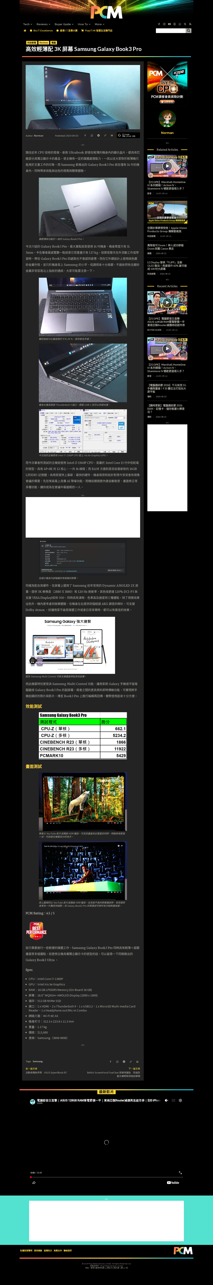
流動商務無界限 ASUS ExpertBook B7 (46, 1072)
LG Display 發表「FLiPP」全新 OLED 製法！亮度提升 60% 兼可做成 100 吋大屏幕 (167, 265)
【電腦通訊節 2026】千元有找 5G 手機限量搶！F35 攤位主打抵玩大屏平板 (166, 388)
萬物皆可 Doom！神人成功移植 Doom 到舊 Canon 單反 (165, 247)
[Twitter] (185, 24)
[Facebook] (159, 24)
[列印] (112, 135)
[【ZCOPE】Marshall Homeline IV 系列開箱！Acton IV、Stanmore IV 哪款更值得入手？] (167, 166)
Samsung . (38, 1061)
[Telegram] (98, 135)
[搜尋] (188, 30)
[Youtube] (169, 24)
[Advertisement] (106, 517)
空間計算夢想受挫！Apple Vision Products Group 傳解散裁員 (167, 229)
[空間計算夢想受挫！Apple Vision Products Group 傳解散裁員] (167, 212)
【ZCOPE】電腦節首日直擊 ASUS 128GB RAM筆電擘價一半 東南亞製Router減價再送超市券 (167, 322)
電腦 (53, 42)
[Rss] (190, 24)
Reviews (44, 42)
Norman (38, 135)
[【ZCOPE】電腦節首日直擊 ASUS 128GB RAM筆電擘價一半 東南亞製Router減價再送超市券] (167, 302)
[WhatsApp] (92, 135)
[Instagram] (164, 24)
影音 (149, 193)
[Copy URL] (105, 135)
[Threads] (174, 24)
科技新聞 (31, 42)
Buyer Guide (154, 330)
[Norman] (167, 118)
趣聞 (149, 253)
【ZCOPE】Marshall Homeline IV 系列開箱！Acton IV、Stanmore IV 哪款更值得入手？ (166, 185)
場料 (149, 396)
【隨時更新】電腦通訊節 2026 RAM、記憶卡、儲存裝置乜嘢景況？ (166, 409)
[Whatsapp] (179, 24)
